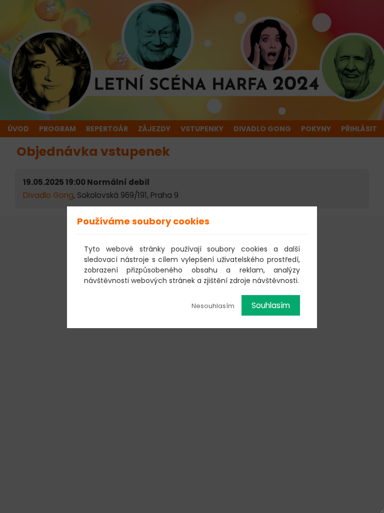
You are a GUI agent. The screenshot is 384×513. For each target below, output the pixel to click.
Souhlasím (271, 305)
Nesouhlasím (213, 306)
